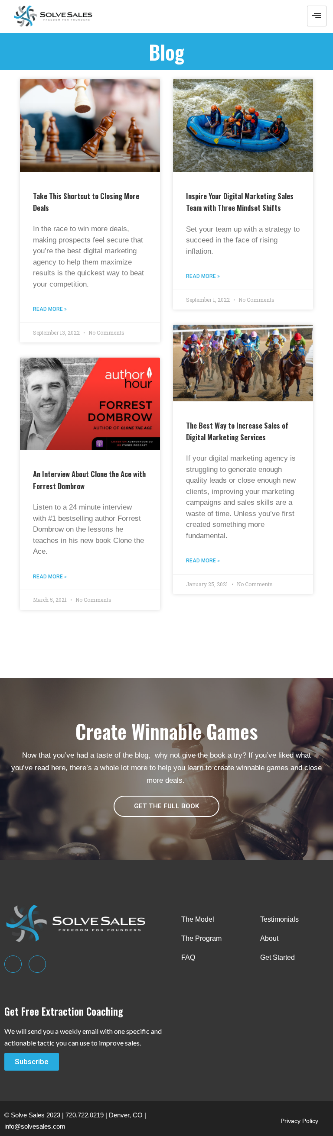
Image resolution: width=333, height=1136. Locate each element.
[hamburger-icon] (316, 16)
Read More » (50, 309)
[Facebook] (37, 964)
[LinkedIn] (13, 964)
